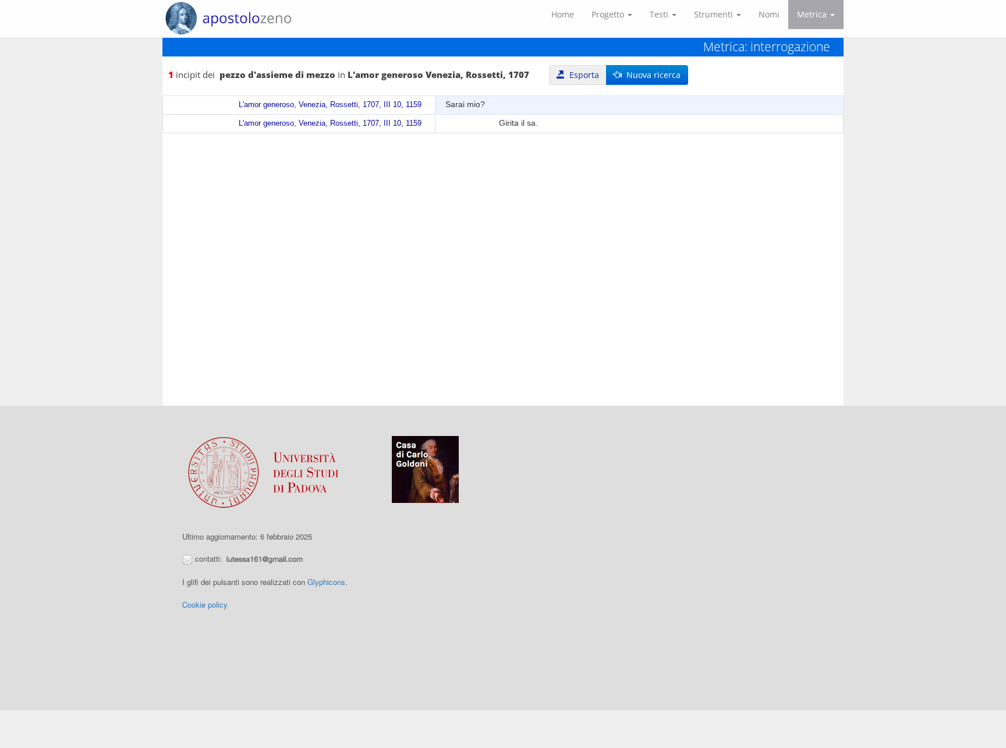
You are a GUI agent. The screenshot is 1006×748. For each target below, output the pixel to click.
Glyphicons (326, 581)
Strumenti (714, 14)
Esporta (582, 74)
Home (562, 14)
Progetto (608, 14)
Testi (660, 14)
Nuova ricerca (651, 74)
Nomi (769, 14)
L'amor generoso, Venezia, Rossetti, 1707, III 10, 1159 (330, 105)
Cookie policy (205, 604)
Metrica (813, 14)
